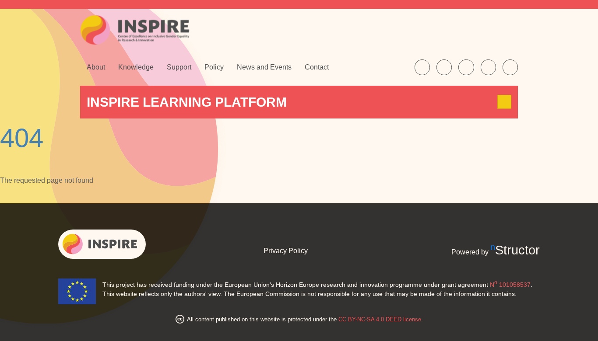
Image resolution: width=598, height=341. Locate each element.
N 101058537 (510, 284)
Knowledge (136, 67)
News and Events (264, 67)
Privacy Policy (286, 250)
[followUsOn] (422, 67)
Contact (317, 67)
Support (179, 67)
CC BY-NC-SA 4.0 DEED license (379, 319)
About (96, 67)
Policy (214, 67)
